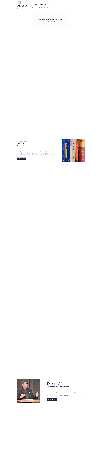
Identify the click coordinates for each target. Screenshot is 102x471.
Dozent (64, 5)
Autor (59, 5)
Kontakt (78, 5)
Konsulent (72, 5)
